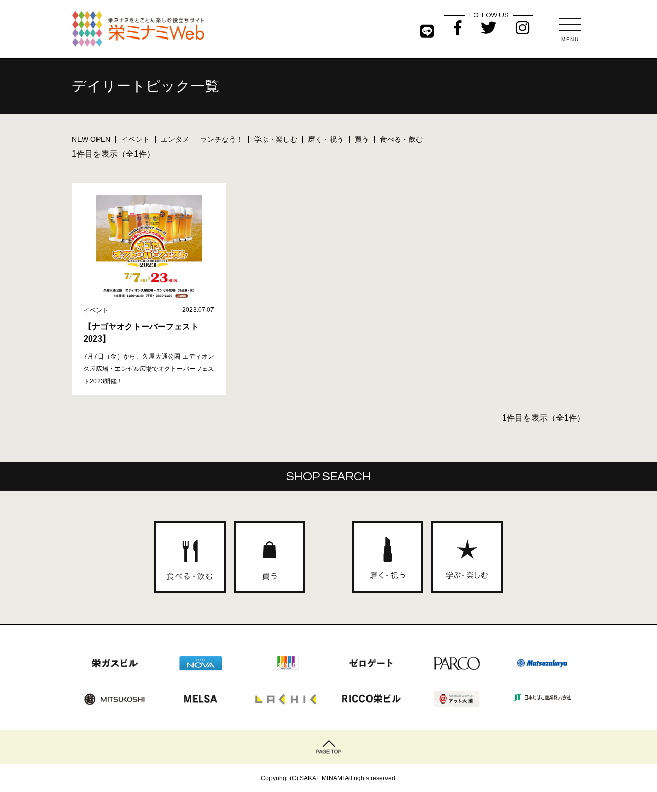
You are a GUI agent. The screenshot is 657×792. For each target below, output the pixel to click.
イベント (135, 139)
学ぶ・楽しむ (275, 139)
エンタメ (175, 139)
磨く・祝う (326, 139)
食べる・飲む (401, 139)
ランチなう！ (221, 139)
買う (362, 139)
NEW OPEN (91, 139)
